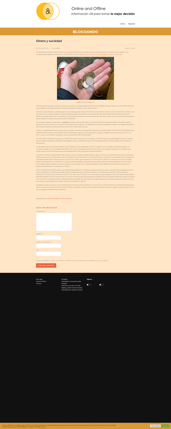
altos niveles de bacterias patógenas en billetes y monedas (103, 54)
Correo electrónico (44, 242)
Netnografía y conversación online (71, 281)
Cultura (133, 48)
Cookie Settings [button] (155, 426)
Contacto (122, 24)
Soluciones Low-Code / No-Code (70, 285)
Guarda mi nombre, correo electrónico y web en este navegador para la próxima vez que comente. (72, 260)
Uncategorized (66, 198)
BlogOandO (131, 24)
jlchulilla (57, 48)
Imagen (78, 102)
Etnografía (56, 198)
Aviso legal (39, 279)
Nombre (39, 234)
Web (37, 250)
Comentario (41, 211)
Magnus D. (91, 102)
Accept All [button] (165, 426)
